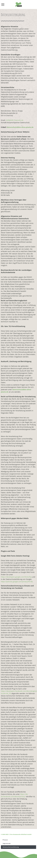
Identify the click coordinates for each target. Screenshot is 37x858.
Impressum (7, 843)
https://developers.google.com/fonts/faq (16, 577)
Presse (5, 840)
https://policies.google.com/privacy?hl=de (17, 581)
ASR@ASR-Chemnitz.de (14, 120)
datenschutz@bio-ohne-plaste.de (20, 127)
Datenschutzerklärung (11, 847)
